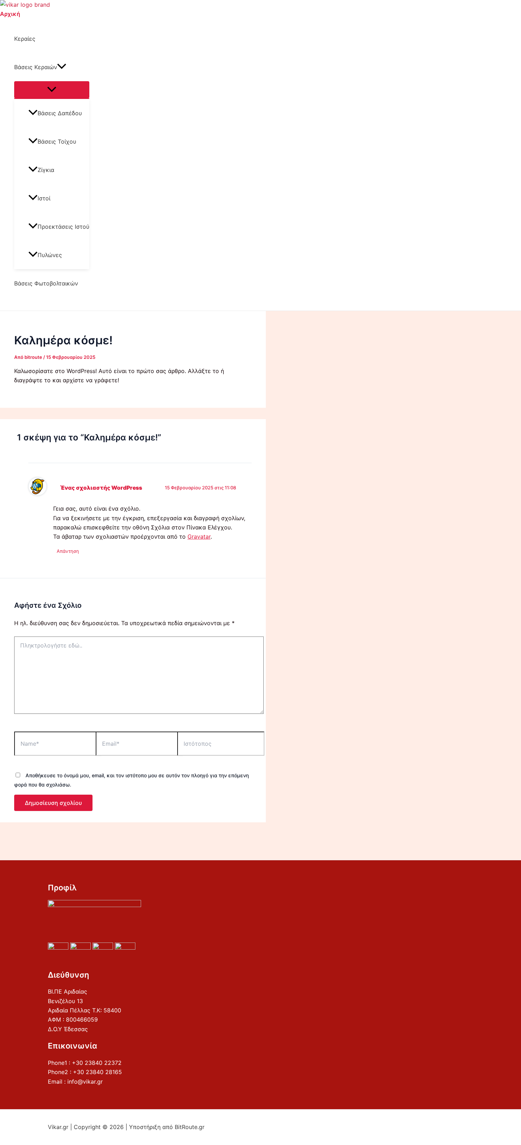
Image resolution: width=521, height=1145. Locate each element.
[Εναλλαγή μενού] (51, 89)
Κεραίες (24, 38)
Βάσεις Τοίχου (57, 141)
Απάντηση (68, 551)
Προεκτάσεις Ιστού (63, 226)
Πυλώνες (50, 255)
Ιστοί (44, 198)
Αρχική (10, 13)
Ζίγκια (46, 169)
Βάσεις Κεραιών (35, 67)
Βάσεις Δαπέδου (60, 113)
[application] (61, 67)
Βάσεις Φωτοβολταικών (46, 283)
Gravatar (199, 536)
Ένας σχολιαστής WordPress (101, 487)
